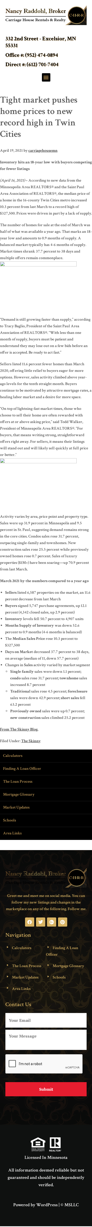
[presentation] (44, 1064)
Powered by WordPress (35, 1205)
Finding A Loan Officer (22, 768)
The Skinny (31, 741)
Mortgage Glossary (18, 794)
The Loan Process (17, 781)
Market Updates (16, 807)
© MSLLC (70, 1205)
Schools (9, 820)
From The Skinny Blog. (19, 729)
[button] (46, 77)
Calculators (12, 755)
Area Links (12, 833)
